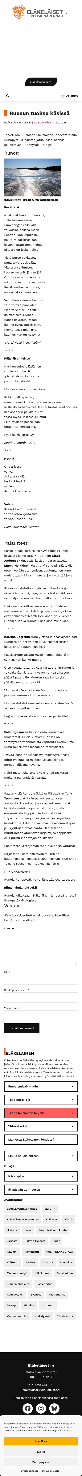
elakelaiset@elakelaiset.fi (41, 1390)
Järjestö (12, 1240)
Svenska (36, 1294)
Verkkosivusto (13, 1008)
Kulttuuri (12, 1262)
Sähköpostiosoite (16, 990)
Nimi (8, 972)
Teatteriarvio (57, 1294)
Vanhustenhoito (17, 1316)
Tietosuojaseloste (49, 1471)
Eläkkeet (51, 1219)
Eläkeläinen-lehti (41, 81)
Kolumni (12, 1251)
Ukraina (29, 1305)
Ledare (30, 1262)
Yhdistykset (42, 1316)
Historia (12, 1230)
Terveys (12, 1305)
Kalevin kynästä (35, 1240)
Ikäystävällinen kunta (53, 1230)
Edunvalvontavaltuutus (22, 1208)
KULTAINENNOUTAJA (59, 1251)
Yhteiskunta (65, 1316)
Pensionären (65, 1273)
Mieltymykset (41, 1462)
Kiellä (41, 1451)
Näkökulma (42, 1273)
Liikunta (47, 1262)
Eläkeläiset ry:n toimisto (23, 1219)
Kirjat (56, 1240)
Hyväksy (41, 1441)
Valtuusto (48, 1305)
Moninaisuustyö (17, 1273)
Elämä (69, 1219)
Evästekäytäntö (29, 1471)
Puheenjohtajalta (18, 1283)
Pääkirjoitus (44, 1283)
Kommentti (12, 928)
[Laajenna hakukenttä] (7, 96)
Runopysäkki (43, 122)
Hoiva (27, 1230)
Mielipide (66, 1262)
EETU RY (50, 1208)
